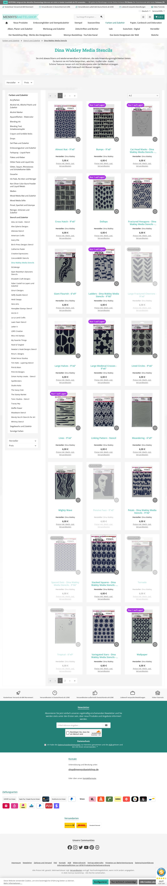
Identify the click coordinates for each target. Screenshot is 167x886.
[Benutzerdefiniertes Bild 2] (81, 825)
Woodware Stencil (18, 412)
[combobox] (86, 17)
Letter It (14, 326)
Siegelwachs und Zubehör (21, 426)
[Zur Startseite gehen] (20, 17)
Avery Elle (15, 240)
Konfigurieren (100, 882)
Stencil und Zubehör (19, 217)
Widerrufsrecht (79, 863)
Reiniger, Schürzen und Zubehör (19, 211)
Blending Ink (15, 121)
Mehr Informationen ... (13, 883)
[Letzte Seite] (74, 95)
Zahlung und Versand (43, 863)
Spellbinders (16, 381)
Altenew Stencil (17, 231)
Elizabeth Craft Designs (20, 279)
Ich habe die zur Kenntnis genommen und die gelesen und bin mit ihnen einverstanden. (85, 746)
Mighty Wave (65, 510)
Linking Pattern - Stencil (103, 438)
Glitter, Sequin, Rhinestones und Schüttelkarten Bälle (21, 168)
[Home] (6, 23)
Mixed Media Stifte (18, 200)
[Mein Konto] (150, 16)
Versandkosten (76, 870)
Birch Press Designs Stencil (22, 244)
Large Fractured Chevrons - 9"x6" (142, 295)
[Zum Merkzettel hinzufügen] (78, 139)
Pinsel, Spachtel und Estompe (22, 205)
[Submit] (106, 725)
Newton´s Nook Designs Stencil (24, 349)
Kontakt (62, 863)
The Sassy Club (17, 390)
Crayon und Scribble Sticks (21, 133)
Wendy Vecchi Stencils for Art (23, 417)
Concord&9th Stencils (20, 258)
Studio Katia (16, 385)
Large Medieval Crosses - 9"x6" (104, 367)
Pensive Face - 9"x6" (103, 510)
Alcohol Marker (16, 112)
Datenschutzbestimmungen (69, 745)
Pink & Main (16, 367)
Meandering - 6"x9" (142, 438)
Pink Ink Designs (18, 372)
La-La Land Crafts (18, 317)
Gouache (13, 174)
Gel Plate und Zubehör (19, 143)
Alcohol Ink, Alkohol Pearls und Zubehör (23, 106)
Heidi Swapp (16, 299)
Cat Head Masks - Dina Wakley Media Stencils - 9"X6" (142, 150)
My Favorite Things (19, 340)
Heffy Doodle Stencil (19, 295)
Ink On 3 (14, 313)
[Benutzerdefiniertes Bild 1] (69, 825)
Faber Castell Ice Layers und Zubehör (22, 284)
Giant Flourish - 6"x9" (65, 293)
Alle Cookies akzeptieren (151, 882)
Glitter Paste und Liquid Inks (22, 162)
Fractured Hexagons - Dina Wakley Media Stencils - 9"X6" (142, 223)
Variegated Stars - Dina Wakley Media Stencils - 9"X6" (103, 656)
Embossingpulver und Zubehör (23, 148)
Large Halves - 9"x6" (65, 365)
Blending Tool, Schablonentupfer (17, 127)
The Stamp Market (18, 394)
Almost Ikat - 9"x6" (65, 149)
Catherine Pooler (18, 249)
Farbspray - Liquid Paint (20, 152)
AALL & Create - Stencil (20, 222)
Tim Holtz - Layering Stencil (22, 363)
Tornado (142, 582)
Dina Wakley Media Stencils (22, 262)
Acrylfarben (15, 100)
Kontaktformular (89, 778)
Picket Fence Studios (19, 358)
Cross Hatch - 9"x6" (65, 221)
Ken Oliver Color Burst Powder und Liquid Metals (23, 185)
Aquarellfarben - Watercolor (21, 117)
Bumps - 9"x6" (103, 149)
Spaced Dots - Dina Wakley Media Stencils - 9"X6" (65, 583)
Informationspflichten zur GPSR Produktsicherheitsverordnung (83, 865)
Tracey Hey (15, 403)
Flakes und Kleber (17, 157)
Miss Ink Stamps (18, 336)
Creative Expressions (19, 253)
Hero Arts (15, 304)
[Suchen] (102, 17)
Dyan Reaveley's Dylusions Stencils (22, 273)
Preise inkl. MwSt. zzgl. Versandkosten (65, 164)
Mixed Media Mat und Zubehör (23, 195)
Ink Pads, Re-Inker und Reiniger (23, 179)
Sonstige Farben (16, 431)
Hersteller (11, 82)
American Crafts (17, 235)
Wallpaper (142, 654)
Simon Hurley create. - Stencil (23, 376)
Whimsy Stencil (17, 421)
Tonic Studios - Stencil (20, 399)
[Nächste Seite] (69, 95)
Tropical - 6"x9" (65, 654)
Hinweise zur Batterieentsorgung (119, 863)
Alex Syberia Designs (19, 226)
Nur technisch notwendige (123, 882)
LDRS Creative (17, 331)
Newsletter (27, 863)
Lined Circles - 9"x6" (142, 365)
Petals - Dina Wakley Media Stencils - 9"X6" (142, 511)
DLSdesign (15, 267)
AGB (110, 745)
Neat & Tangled (17, 345)
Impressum (16, 863)
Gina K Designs (17, 290)
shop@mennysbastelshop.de (83, 769)
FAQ (55, 863)
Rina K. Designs (17, 354)
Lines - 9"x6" (65, 438)
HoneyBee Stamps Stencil (21, 308)
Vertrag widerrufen (95, 863)
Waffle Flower (16, 408)
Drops (12, 138)
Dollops (104, 221)
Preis (26, 82)
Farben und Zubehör (18, 95)
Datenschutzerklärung (144, 863)
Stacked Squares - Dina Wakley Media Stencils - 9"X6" (103, 583)
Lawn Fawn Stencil (18, 322)
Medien (13, 191)
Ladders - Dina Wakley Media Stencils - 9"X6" (104, 295)
